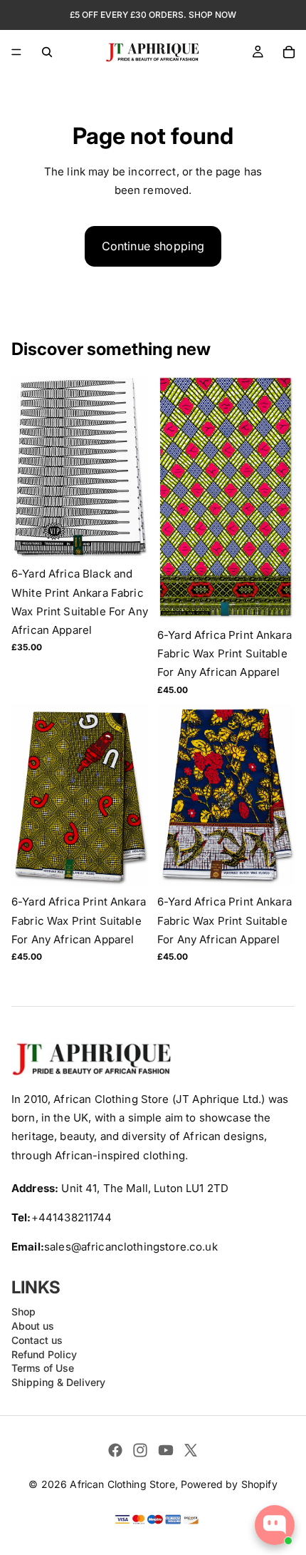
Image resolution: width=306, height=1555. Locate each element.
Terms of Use (42, 1368)
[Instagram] (140, 1450)
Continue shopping (153, 246)
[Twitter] (190, 1450)
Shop (23, 1311)
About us (32, 1326)
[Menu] (16, 52)
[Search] (47, 52)
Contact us (37, 1340)
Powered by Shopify (229, 1484)
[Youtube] (165, 1450)
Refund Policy (44, 1354)
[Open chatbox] (275, 1525)
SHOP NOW (212, 14)
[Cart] (289, 52)
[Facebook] (115, 1450)
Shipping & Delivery (58, 1382)
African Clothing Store (122, 1484)
